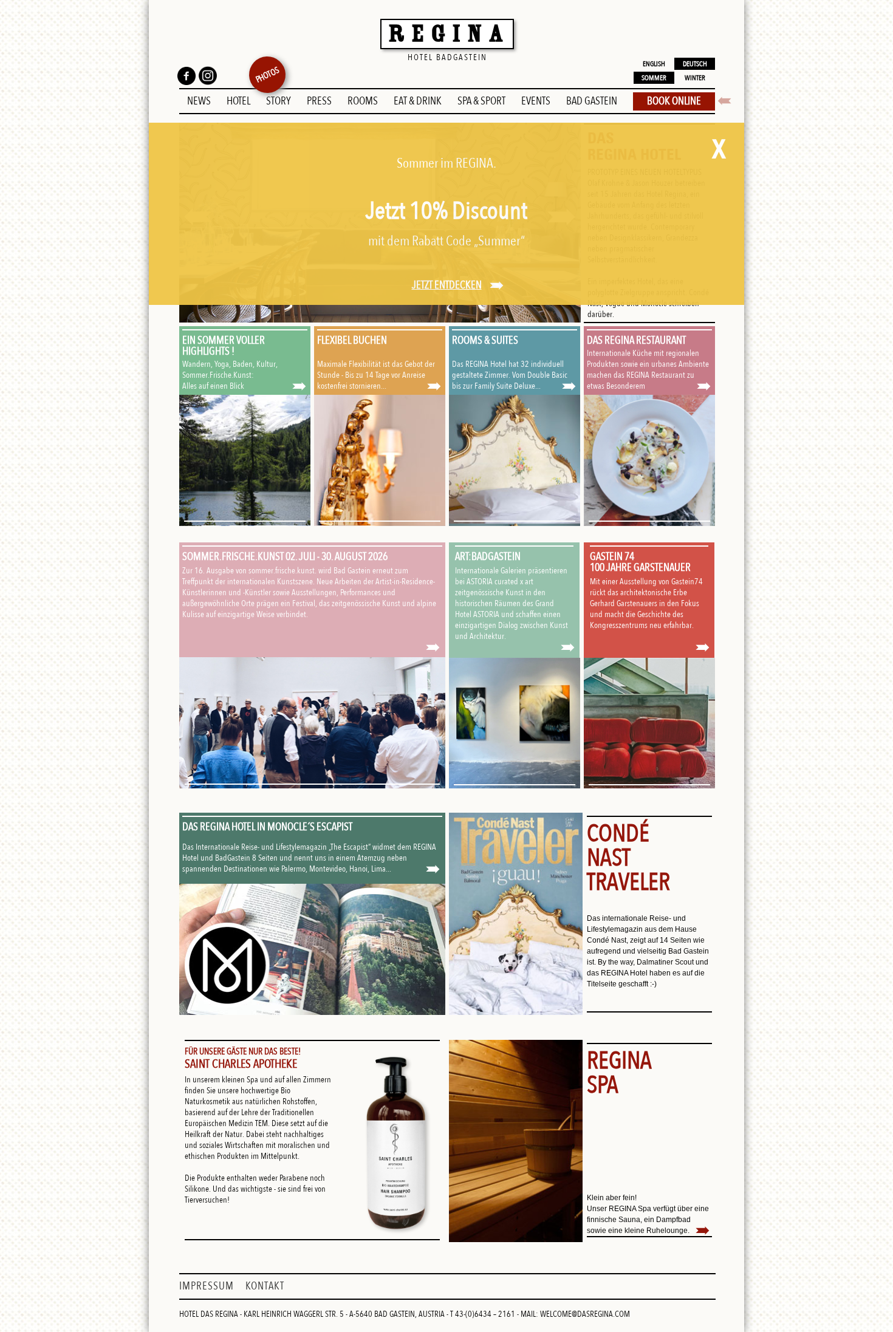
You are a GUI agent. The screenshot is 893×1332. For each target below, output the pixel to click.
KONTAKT (264, 1286)
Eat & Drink (418, 101)
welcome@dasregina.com (585, 1314)
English (654, 64)
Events (535, 101)
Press (319, 101)
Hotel (238, 101)
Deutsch (695, 64)
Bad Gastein (591, 101)
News (199, 101)
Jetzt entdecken (447, 285)
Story (278, 101)
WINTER (695, 78)
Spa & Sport (481, 101)
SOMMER (654, 78)
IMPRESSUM (207, 1286)
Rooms (362, 101)
